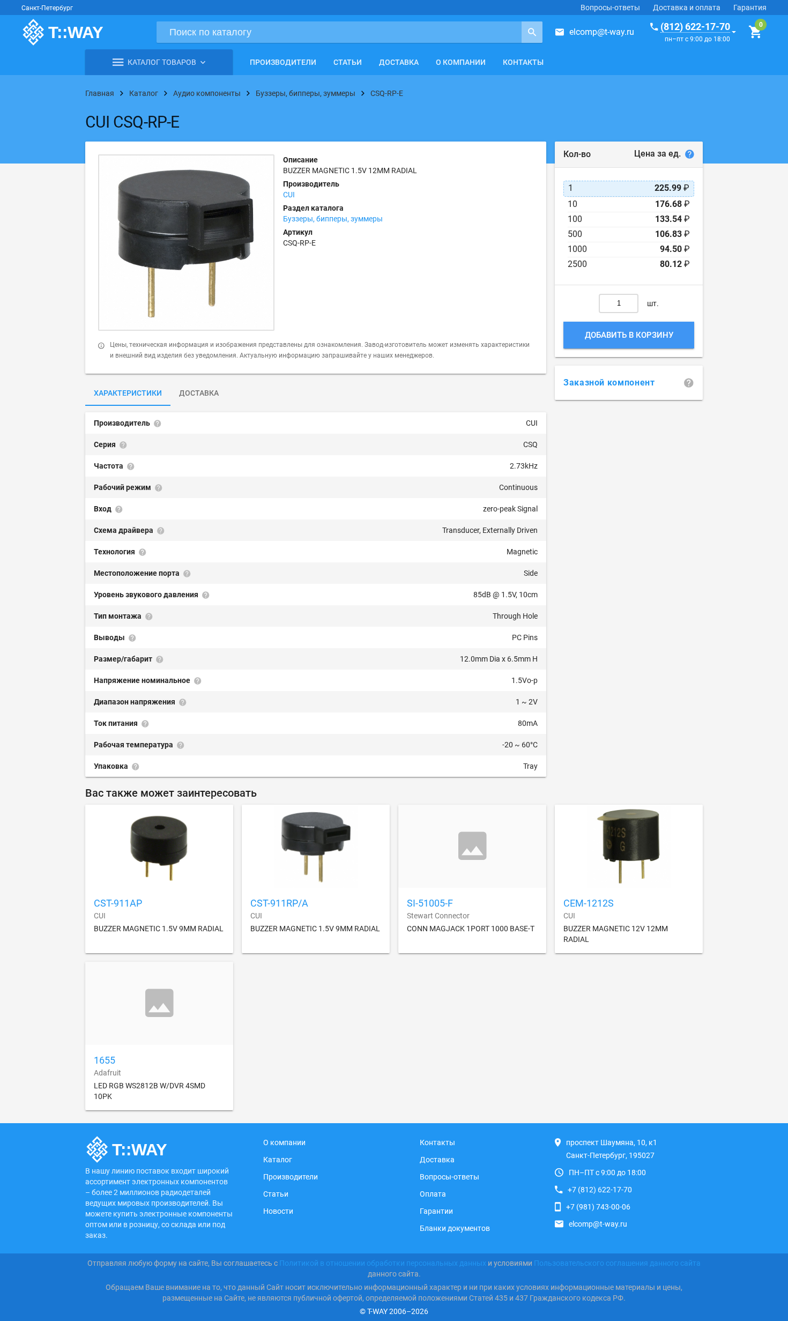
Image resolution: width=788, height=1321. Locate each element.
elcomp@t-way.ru (601, 32)
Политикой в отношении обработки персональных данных (382, 1263)
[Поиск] (532, 32)
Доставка (399, 62)
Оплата (433, 1194)
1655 (104, 1060)
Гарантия (750, 7)
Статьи (347, 62)
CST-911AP (118, 903)
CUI (289, 194)
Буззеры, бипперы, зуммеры (333, 218)
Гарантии (436, 1211)
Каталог (277, 1159)
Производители (283, 62)
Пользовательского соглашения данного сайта (617, 1263)
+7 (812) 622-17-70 (600, 1189)
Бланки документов (455, 1228)
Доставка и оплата (686, 7)
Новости (278, 1211)
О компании (461, 62)
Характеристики (128, 393)
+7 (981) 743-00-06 (598, 1207)
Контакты (523, 62)
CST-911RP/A (279, 903)
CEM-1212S (588, 903)
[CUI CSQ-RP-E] (186, 242)
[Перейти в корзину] (755, 32)
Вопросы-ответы (610, 7)
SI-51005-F (430, 903)
